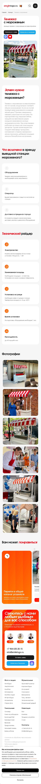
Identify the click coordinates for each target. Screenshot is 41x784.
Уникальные (9, 708)
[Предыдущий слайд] (5, 59)
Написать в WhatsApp (6, 37)
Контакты (25, 725)
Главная (4, 12)
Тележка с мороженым (20, 12)
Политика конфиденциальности (15, 742)
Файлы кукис (9, 746)
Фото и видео (10, 680)
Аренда (10, 12)
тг (27, 32)
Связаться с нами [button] (11, 32)
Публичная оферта (11, 744)
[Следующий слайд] (35, 59)
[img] (35, 5)
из (10, 37)
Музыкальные (27, 680)
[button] (20, 657)
